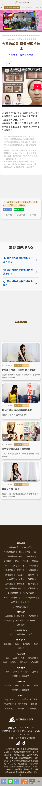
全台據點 (32, 616)
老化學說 (33, 699)
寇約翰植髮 (13, 547)
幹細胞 (34, 704)
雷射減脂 (23, 39)
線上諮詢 (8, 210)
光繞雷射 (32, 570)
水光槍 (14, 602)
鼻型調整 (9, 584)
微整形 (21, 648)
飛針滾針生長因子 (13, 588)
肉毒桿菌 (11, 579)
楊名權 (22, 205)
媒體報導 (32, 39)
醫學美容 (27, 202)
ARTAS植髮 (27, 547)
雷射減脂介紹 (27, 7)
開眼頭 (35, 561)
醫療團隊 (20, 616)
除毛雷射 (9, 575)
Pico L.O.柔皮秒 (11, 598)
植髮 (11, 634)
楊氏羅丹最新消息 (22, 2)
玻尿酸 (21, 579)
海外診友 (21, 625)
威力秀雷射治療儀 (29, 598)
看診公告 (19, 620)
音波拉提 (20, 570)
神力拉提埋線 (30, 588)
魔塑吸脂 (32, 584)
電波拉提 (9, 570)
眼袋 (7, 566)
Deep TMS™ (9, 699)
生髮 (15, 658)
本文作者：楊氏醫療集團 (21, 55)
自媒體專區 (32, 620)
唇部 (22, 566)
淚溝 (15, 566)
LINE (12, 779)
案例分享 (12, 205)
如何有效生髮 (24, 552)
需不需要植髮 (9, 552)
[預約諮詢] (3, 781)
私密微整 (32, 566)
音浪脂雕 (7, 561)
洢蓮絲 (31, 579)
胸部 (36, 644)
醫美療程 (24, 662)
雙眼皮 (25, 561)
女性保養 (20, 584)
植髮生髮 (7, 685)
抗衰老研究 (9, 704)
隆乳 (17, 561)
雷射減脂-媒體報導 (12, 7)
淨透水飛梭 (25, 602)
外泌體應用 (32, 708)
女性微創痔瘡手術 (21, 607)
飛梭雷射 (20, 575)
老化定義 (22, 699)
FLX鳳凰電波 (28, 593)
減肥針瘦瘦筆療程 (15, 556)
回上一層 (21, 215)
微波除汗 (32, 575)
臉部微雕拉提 (13, 593)
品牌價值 (9, 616)
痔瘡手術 (35, 662)
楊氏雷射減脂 (13, 202)
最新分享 (8, 620)
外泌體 (21, 708)
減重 (36, 552)
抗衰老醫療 (22, 704)
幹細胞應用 (9, 708)
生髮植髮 (7, 644)
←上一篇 (7, 215)
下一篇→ (34, 215)
